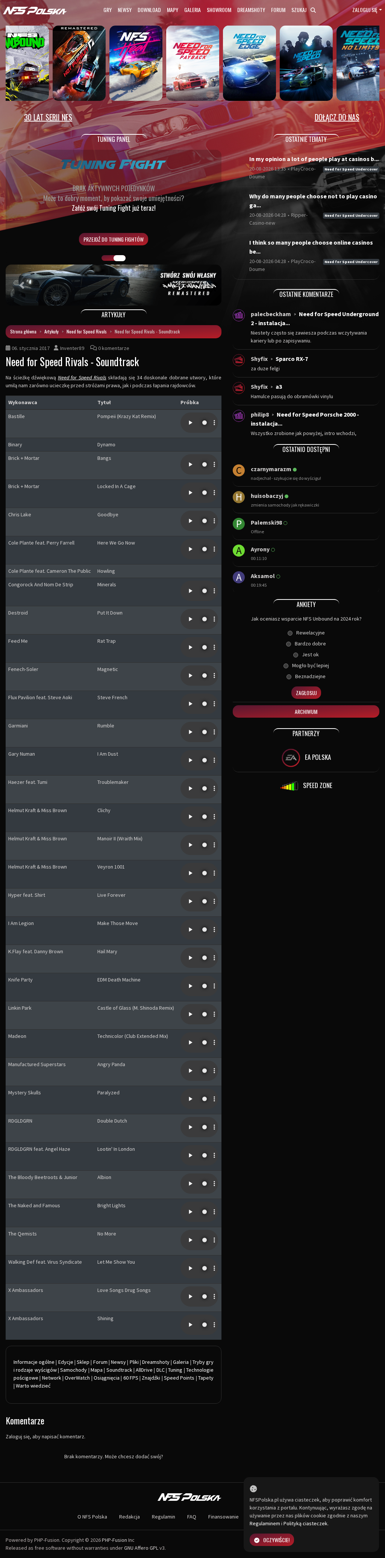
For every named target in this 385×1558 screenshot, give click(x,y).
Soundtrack (119, 1369)
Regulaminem (265, 1523)
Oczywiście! (276, 1540)
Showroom (219, 10)
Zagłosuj (306, 693)
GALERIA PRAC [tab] (108, 258)
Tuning (175, 1369)
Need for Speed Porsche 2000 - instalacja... (305, 419)
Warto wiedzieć (33, 1385)
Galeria (192, 10)
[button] (22, 285)
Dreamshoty (251, 10)
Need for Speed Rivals (87, 331)
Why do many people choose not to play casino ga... (313, 200)
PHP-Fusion (114, 1540)
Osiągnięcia (107, 1377)
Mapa (97, 1369)
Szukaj (299, 10)
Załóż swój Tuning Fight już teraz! (114, 208)
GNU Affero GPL (141, 1547)
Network (51, 1377)
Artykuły (51, 331)
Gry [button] (107, 10)
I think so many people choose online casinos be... (311, 247)
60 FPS (130, 1377)
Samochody (73, 1369)
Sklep (83, 1362)
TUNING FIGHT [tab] (120, 258)
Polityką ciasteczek (305, 1523)
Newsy (125, 10)
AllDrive (144, 1369)
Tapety (206, 1377)
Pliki (134, 1362)
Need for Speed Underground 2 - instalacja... (315, 318)
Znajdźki (151, 1377)
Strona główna (23, 331)
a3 (279, 386)
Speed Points (179, 1377)
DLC (160, 1369)
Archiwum (306, 711)
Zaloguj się (364, 10)
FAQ (191, 1516)
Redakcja (129, 1516)
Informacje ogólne (34, 1362)
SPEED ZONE (317, 785)
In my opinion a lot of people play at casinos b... (314, 159)
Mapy (172, 10)
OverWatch (77, 1377)
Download (149, 10)
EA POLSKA (317, 757)
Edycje (65, 1362)
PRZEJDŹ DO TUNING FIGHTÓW (113, 239)
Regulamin (163, 1516)
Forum (278, 10)
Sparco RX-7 (292, 358)
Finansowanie (223, 1516)
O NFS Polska (92, 1516)
